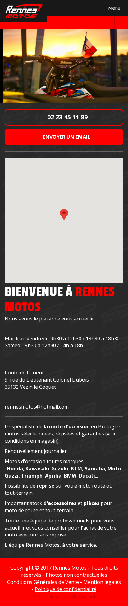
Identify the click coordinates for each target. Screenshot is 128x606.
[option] (64, 65)
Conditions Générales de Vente (43, 582)
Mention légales (102, 582)
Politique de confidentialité (65, 589)
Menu (113, 9)
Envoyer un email (66, 136)
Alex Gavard (83, 596)
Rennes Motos (70, 567)
